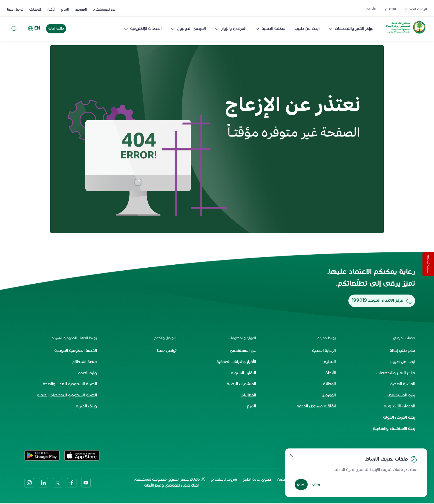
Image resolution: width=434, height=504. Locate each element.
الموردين (81, 9)
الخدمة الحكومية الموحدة (75, 351)
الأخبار (51, 9)
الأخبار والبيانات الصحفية (236, 362)
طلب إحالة (56, 28)
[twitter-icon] (57, 482)
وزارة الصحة (87, 373)
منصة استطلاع (84, 362)
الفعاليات (248, 395)
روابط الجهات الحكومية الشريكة (74, 338)
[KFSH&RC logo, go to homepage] (405, 34)
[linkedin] (43, 482)
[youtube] (86, 482)
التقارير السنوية (243, 373)
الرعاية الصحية (416, 9)
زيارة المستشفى (401, 395)
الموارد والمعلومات (242, 338)
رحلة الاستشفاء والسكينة (394, 429)
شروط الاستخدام (224, 480)
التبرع (65, 9)
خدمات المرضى (404, 338)
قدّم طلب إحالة (402, 351)
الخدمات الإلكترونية (145, 29)
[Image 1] (217, 139)
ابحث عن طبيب (307, 29)
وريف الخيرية (86, 406)
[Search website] (14, 28)
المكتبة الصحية (274, 29)
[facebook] (71, 482)
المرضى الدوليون (191, 29)
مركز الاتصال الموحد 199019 (377, 300)
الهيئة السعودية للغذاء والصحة (70, 384)
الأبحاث (371, 9)
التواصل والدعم (165, 338)
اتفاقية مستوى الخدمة (316, 406)
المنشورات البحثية (241, 384)
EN (37, 28)
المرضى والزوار (233, 29)
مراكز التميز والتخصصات (354, 29)
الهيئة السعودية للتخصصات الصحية (67, 395)
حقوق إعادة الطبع (257, 480)
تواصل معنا (15, 9)
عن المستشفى (104, 9)
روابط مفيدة (326, 338)
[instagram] (29, 482)
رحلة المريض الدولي (398, 417)
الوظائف (35, 9)
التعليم (390, 9)
